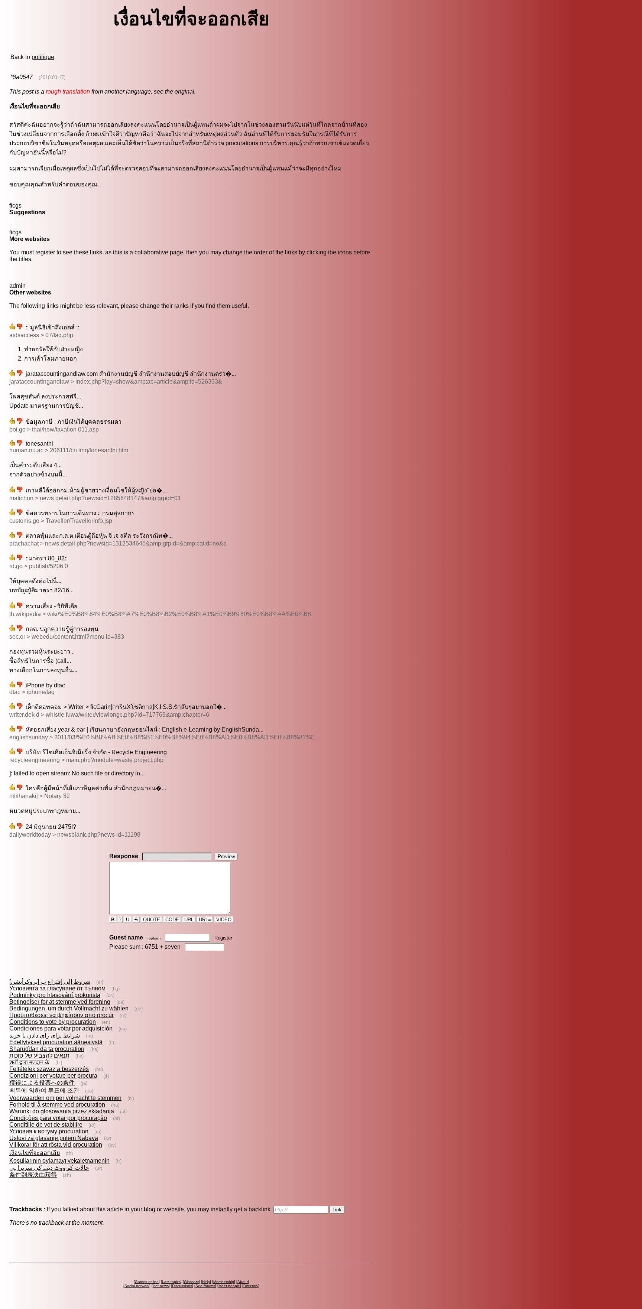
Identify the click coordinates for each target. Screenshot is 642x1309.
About (242, 1282)
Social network (136, 1286)
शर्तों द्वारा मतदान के (29, 1062)
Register (223, 938)
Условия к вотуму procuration (48, 1131)
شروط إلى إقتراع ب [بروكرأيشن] (49, 982)
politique (43, 57)
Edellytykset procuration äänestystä (56, 1042)
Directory (250, 1286)
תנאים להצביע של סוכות (39, 1055)
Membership (223, 1282)
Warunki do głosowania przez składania (61, 1111)
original (184, 91)
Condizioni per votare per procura (53, 1075)
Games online (147, 1282)
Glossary (191, 1282)
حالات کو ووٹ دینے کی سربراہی (49, 1168)
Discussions (182, 1286)
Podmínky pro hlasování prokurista (54, 995)
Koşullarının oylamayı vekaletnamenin (59, 1160)
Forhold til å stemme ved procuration (57, 1104)
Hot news (161, 1286)
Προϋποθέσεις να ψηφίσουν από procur (61, 1015)
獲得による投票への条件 (42, 1083)
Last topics (171, 1282)
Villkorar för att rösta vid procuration (55, 1145)
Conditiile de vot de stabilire (45, 1124)
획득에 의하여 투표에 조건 (44, 1090)
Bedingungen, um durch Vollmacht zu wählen (69, 1008)
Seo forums (205, 1286)
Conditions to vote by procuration (52, 1022)
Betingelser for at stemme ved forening (59, 1002)
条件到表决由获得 (33, 1175)
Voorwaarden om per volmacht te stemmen (65, 1098)
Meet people (229, 1286)
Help (206, 1282)
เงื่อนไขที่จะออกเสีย (34, 1153)
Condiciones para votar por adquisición (61, 1028)
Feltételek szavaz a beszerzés (49, 1069)
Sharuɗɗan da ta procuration (46, 1049)
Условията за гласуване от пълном (57, 988)
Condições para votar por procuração (58, 1118)
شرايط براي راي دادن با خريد (44, 1035)
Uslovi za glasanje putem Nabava (53, 1138)
